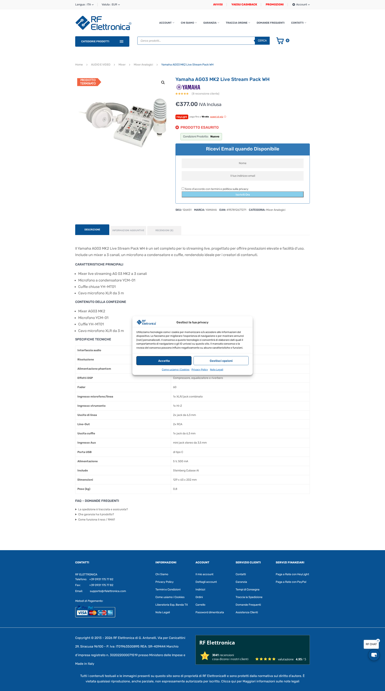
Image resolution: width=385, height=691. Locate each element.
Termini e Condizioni (167, 589)
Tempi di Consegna (247, 589)
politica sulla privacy (235, 189)
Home (79, 64)
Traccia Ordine (236, 22)
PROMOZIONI (275, 4)
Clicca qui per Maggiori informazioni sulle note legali (260, 681)
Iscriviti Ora (243, 194)
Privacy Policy (199, 369)
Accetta (164, 360)
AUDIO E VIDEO (100, 64)
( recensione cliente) (205, 93)
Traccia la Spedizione (249, 597)
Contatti (297, 22)
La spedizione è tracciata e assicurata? (103, 509)
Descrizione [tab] (92, 229)
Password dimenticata (210, 612)
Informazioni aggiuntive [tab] (128, 230)
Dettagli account (206, 582)
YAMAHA (211, 210)
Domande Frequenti (271, 22)
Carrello (200, 604)
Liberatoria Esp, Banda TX (171, 604)
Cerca (262, 40)
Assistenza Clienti (247, 612)
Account (165, 22)
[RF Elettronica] (103, 22)
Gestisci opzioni (221, 360)
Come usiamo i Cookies (175, 369)
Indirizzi (200, 589)
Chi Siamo (187, 22)
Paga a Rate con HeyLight (292, 574)
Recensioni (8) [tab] (164, 230)
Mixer (122, 64)
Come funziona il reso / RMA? (96, 519)
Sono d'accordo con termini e (216, 189)
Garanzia (210, 22)
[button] (163, 82)
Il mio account (204, 574)
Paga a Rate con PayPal (291, 582)
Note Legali (216, 369)
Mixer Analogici (143, 64)
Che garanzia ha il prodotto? (96, 514)
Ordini (199, 597)
